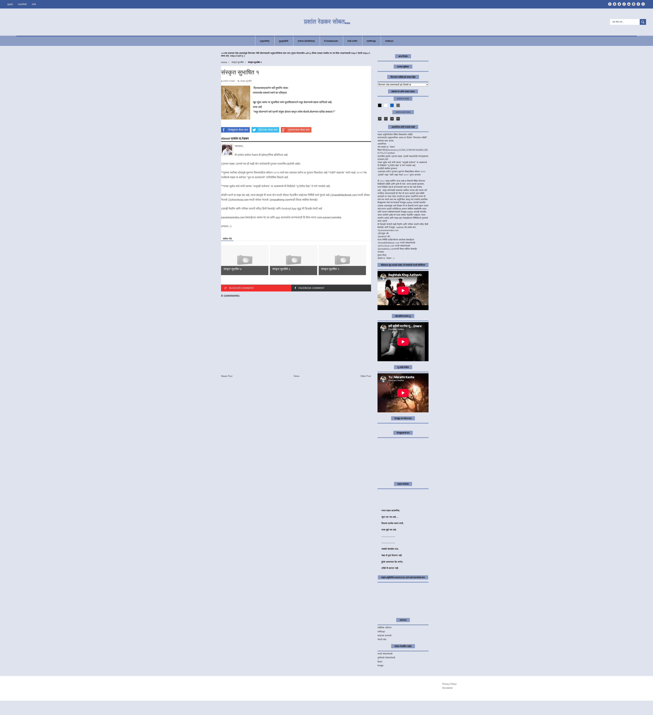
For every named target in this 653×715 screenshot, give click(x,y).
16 (398, 119)
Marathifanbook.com (37, 712)
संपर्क (34, 4)
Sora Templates (29, 710)
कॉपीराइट (381, 631)
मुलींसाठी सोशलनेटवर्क (386, 657)
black (379, 105)
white (386, 105)
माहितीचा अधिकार (385, 627)
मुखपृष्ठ (10, 4)
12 (386, 119)
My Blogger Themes (55, 710)
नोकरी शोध (382, 639)
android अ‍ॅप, (384, 236)
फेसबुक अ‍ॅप (384, 233)
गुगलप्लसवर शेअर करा (299, 129)
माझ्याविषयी (22, 4)
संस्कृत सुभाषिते (246, 81)
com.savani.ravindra (329, 217)
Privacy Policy (449, 684)
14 (392, 119)
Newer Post (226, 376)
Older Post (366, 376)
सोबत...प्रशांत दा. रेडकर (36, 707)
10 (380, 119)
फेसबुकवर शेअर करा (238, 129)
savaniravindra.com (233, 217)
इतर (643, 707)
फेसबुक (380, 665)
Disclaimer (447, 688)
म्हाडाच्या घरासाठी (384, 635)
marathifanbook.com (344, 195)
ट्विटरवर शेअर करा (268, 129)
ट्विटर (380, 661)
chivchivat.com (239, 199)
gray (398, 105)
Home (296, 376)
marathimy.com (281, 199)
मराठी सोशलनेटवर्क (385, 653)
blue (392, 105)
